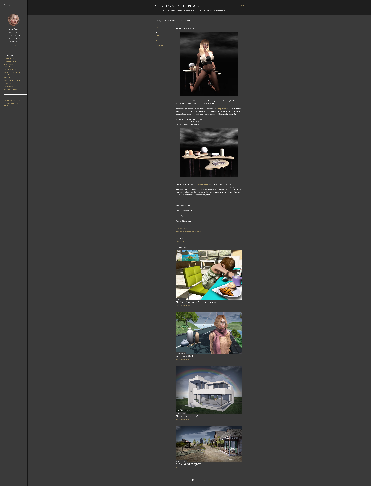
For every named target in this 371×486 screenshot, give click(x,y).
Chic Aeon (14, 28)
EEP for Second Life (10, 58)
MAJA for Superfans (188, 415)
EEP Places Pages (10, 61)
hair (156, 40)
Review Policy (8, 86)
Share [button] (157, 28)
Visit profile (14, 45)
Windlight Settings (10, 90)
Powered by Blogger (200, 480)
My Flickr (7, 77)
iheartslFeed (159, 43)
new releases (159, 45)
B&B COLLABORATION (12, 100)
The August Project (188, 464)
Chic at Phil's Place (180, 5)
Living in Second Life (11, 69)
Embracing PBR (185, 355)
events (157, 38)
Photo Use (7, 83)
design (157, 35)
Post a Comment (181, 241)
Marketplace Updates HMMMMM (196, 301)
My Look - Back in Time (12, 80)
